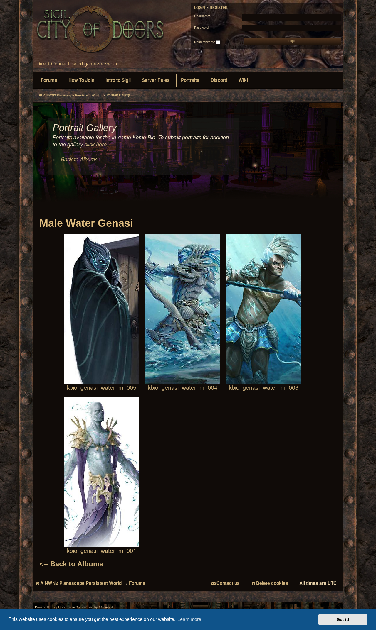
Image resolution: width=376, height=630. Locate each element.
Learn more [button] (189, 619)
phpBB (57, 607)
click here (95, 144)
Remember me (205, 42)
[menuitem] (49, 80)
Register (219, 7)
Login (199, 7)
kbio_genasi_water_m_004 (182, 387)
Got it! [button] (343, 619)
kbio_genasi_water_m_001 (101, 550)
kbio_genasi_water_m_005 (101, 387)
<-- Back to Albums (75, 159)
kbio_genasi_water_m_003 (263, 387)
